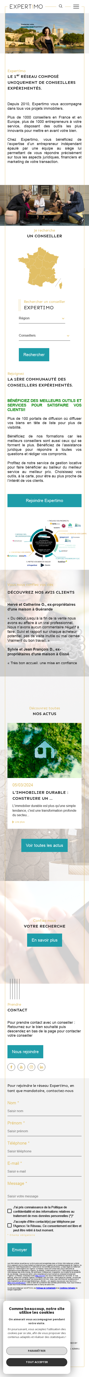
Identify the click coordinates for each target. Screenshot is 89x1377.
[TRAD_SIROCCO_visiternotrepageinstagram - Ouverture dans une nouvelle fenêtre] (31, 1067)
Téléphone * (18, 1143)
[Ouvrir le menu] (76, 6)
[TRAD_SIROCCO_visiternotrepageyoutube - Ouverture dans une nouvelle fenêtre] (21, 1067)
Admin (75, 1349)
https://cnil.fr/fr (40, 1276)
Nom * (13, 1103)
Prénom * (16, 1123)
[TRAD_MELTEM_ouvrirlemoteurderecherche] (61, 6)
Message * (17, 1183)
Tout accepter (37, 1362)
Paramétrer (37, 1351)
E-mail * (14, 1163)
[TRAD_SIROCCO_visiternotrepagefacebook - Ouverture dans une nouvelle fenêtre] (11, 1067)
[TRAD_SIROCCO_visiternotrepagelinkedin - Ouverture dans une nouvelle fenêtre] (41, 1067)
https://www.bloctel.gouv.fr (16, 1283)
